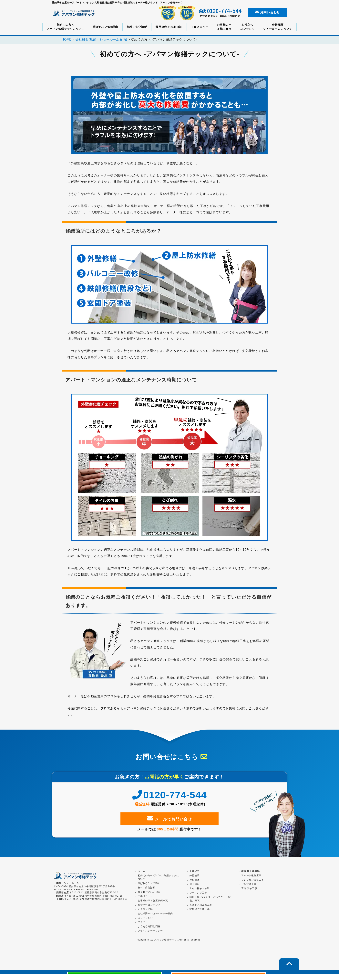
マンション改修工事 (252, 879)
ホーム (141, 871)
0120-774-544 (175, 795)
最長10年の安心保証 (169, 26)
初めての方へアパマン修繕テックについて (65, 26)
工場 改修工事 (249, 888)
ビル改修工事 (248, 884)
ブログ (141, 922)
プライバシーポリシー (150, 930)
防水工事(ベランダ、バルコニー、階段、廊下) (210, 899)
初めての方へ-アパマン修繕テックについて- (158, 877)
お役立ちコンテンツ (247, 26)
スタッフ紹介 (145, 917)
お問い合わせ (269, 12)
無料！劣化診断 (137, 26)
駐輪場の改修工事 (200, 909)
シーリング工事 (198, 892)
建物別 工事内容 (250, 871)
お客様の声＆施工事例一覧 (153, 900)
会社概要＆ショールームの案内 (155, 913)
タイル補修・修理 (200, 888)
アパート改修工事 (251, 875)
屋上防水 (195, 884)
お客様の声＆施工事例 (224, 26)
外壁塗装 (195, 875)
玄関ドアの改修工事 (201, 904)
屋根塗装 (195, 879)
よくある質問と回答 (149, 926)
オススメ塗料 (145, 909)
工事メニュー (199, 26)
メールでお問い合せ (173, 819)
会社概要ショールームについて (277, 26)
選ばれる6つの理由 (105, 26)
